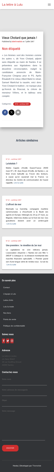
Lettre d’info (8, 300)
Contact (6, 287)
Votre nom (6, 379)
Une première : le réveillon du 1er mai (23, 245)
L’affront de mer (13, 204)
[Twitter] (7, 341)
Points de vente (9, 319)
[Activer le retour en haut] (48, 466)
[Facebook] (3, 341)
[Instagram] (12, 341)
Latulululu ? (11, 163)
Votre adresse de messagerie (15, 390)
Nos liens (7, 313)
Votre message (8, 411)
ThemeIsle (36, 466)
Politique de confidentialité (14, 326)
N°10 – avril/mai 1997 (22, 104)
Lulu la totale (8, 307)
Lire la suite (18, 183)
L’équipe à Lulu (9, 294)
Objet (4, 400)
